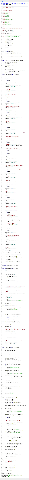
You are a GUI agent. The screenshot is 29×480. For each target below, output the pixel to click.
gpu (27, 3)
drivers (25, 3)
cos (1, 3)
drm (1, 4)
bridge (4, 4)
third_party (4, 3)
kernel (7, 3)
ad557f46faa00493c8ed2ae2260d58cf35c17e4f (16, 3)
